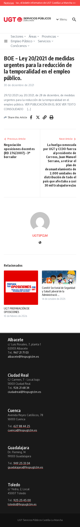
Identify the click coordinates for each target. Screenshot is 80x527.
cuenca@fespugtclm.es (22, 430)
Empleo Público (21, 41)
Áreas (33, 36)
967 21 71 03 (21, 352)
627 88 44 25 (21, 426)
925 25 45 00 (22, 500)
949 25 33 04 (21, 463)
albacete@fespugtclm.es (23, 356)
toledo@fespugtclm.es (22, 504)
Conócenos (19, 46)
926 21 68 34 (21, 387)
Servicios (44, 41)
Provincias (49, 36)
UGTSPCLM (40, 235)
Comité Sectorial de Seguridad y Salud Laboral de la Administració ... (58, 291)
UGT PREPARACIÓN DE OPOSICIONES (17, 310)
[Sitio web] (40, 242)
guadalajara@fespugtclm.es (25, 467)
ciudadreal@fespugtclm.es (24, 391)
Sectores (17, 36)
